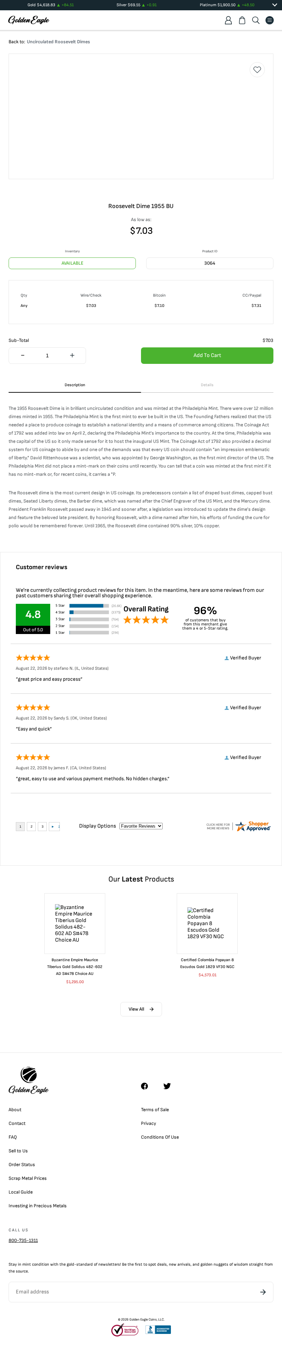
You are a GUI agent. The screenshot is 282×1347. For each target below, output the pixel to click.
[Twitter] (170, 1086)
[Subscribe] (263, 1292)
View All (136, 1009)
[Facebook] (148, 1086)
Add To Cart (207, 355)
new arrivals (180, 1264)
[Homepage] (29, 20)
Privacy (148, 1123)
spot (152, 1264)
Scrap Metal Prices (28, 1178)
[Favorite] (257, 69)
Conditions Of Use (160, 1137)
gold (70, 1264)
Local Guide (21, 1192)
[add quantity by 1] (72, 356)
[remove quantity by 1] (22, 356)
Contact (17, 1123)
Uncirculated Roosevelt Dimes (58, 42)
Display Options (97, 826)
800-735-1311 (23, 1240)
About (15, 1110)
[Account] (228, 20)
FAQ (13, 1137)
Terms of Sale (155, 1110)
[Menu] (269, 20)
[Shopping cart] (242, 20)
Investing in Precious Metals (38, 1206)
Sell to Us (18, 1151)
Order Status (22, 1164)
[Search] (256, 20)
